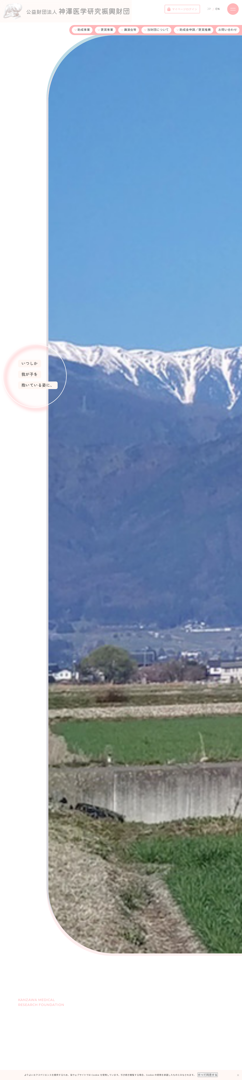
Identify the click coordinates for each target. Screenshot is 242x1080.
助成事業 (84, 29)
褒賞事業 (107, 29)
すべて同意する (207, 1074)
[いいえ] (238, 1075)
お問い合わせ (227, 29)
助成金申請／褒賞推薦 (195, 29)
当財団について (158, 29)
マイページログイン (184, 9)
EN (217, 9)
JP (209, 9)
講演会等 (130, 29)
